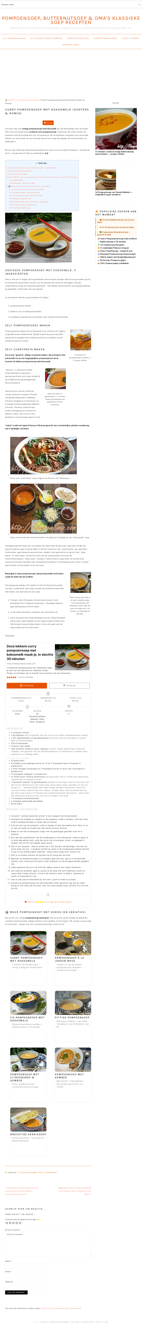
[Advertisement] (71, 71)
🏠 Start (8, 100)
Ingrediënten (16, 180)
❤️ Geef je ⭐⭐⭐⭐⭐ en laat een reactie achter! (48, 902)
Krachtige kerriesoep (19, 208)
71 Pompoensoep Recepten (27, 1172)
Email (8, 1271)
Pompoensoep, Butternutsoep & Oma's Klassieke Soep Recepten (71, 20)
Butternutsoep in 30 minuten (113, 242)
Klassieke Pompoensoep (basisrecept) (118, 254)
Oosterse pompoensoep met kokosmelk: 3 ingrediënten (31, 168)
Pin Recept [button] (71, 686)
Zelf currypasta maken (17, 174)
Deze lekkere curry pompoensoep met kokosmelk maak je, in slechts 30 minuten (42, 177)
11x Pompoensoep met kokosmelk (25, 195)
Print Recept (28, 686)
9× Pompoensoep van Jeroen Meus (118, 227)
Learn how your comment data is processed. (61, 1308)
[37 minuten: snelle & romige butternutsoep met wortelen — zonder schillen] (116, 149)
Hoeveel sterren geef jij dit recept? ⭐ (22, 1219)
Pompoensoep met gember (22, 205)
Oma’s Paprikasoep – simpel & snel (116, 251)
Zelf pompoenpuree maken (19, 171)
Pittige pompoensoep (20, 198)
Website (9, 1282)
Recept (49, 123)
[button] (8, 677)
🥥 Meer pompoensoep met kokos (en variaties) (28, 186)
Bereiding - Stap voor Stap (22, 183)
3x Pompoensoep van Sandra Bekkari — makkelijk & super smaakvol (113, 193)
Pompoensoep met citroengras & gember (28, 202)
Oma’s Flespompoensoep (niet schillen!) (118, 238)
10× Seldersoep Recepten (112, 245)
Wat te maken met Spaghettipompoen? (118, 257)
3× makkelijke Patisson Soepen (114, 248)
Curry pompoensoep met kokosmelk (26, 189)
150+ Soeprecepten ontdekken (114, 263)
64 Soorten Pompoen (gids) (113, 260)
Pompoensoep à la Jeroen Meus (24, 192)
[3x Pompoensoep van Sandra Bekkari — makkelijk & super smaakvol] (105, 189)
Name (8, 1261)
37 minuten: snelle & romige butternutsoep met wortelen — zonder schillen (114, 153)
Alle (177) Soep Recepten (47, 1172)
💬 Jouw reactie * (13, 1230)
